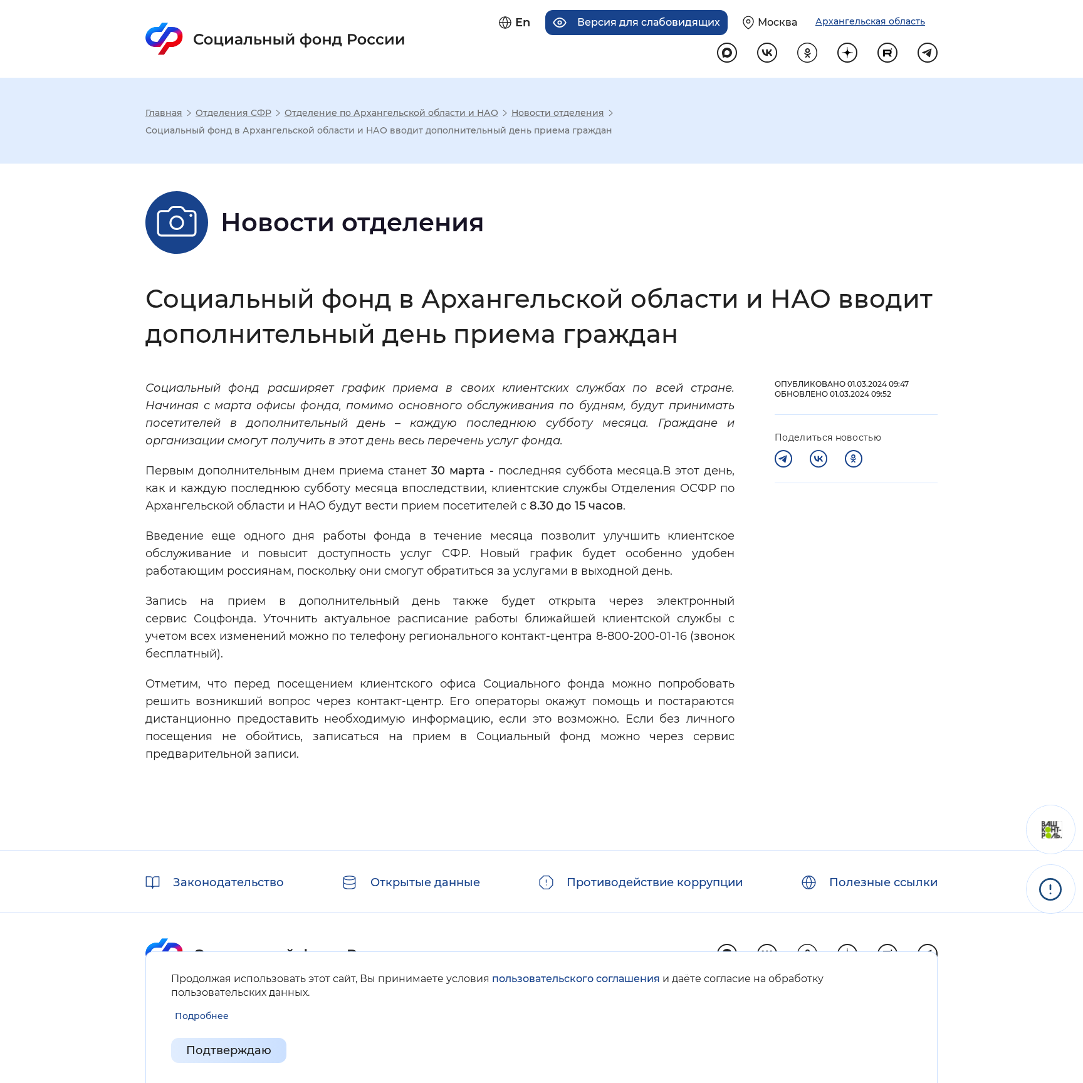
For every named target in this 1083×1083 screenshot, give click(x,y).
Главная (163, 112)
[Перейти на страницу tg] (928, 53)
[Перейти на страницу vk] (767, 53)
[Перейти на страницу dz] (847, 53)
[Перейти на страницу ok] (807, 53)
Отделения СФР (233, 112)
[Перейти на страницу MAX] (727, 53)
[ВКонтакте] (818, 459)
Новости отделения (557, 112)
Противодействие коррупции (655, 882)
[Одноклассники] (853, 459)
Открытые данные (425, 882)
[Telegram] (783, 459)
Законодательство (228, 882)
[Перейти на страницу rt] (887, 53)
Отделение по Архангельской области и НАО (391, 112)
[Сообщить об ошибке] (1050, 889)
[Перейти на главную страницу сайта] (275, 39)
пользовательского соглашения (576, 979)
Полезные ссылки (883, 882)
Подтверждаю (228, 1050)
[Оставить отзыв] (1050, 829)
